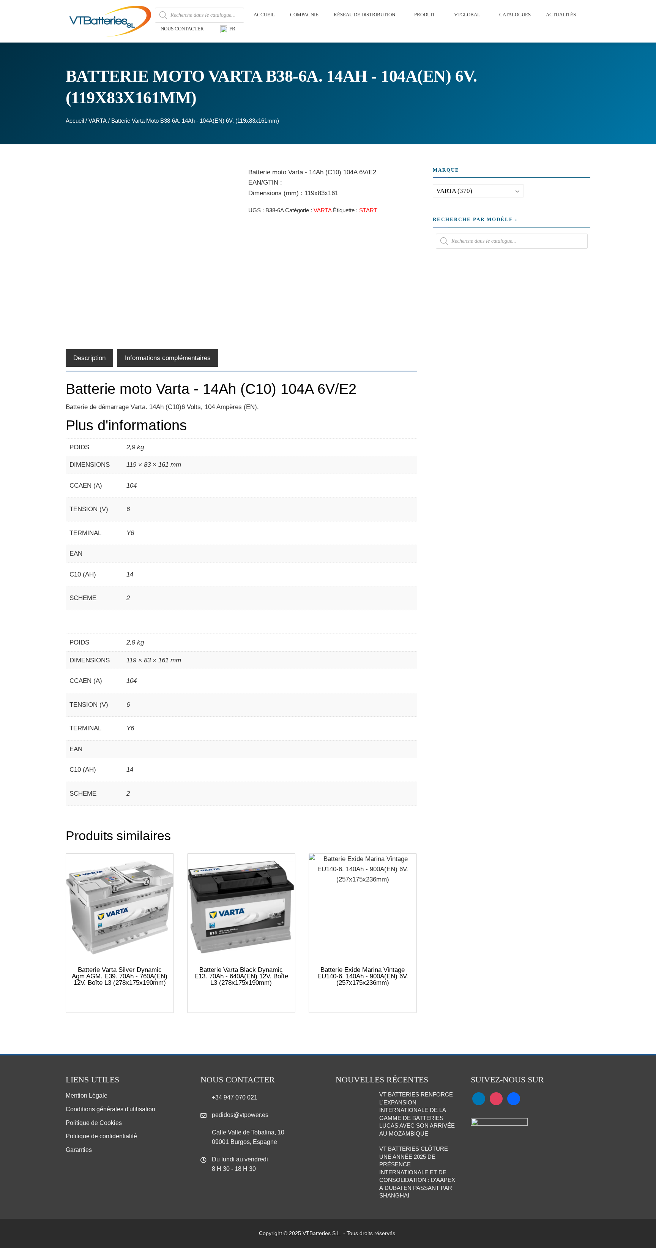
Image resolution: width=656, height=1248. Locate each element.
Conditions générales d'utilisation (110, 1109)
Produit (424, 14)
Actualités (561, 14)
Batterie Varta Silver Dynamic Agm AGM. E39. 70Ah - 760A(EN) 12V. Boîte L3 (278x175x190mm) (119, 976)
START (368, 210)
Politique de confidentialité (101, 1136)
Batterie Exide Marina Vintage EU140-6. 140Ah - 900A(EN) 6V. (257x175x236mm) (362, 976)
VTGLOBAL (467, 14)
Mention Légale (86, 1095)
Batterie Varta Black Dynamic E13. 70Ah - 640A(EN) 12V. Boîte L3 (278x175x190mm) (241, 976)
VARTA (97, 120)
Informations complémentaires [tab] (168, 358)
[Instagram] (496, 1098)
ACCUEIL (264, 14)
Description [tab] (89, 358)
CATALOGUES (515, 14)
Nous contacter (182, 29)
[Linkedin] (478, 1098)
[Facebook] (513, 1098)
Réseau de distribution (364, 14)
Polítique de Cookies (94, 1123)
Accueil (75, 120)
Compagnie (304, 14)
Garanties (79, 1150)
